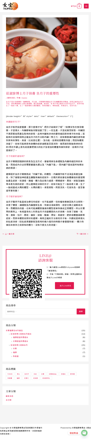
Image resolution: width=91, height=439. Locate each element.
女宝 (35, 374)
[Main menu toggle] (86, 6)
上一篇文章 (8, 234)
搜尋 (81, 311)
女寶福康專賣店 (18, 427)
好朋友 (63, 374)
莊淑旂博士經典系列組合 (21, 334)
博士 (18, 374)
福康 (15, 352)
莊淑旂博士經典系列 (19, 345)
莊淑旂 (35, 378)
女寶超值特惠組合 (20, 341)
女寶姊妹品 (53, 374)
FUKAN (10, 374)
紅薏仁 (26, 378)
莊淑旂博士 (46, 378)
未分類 (8, 400)
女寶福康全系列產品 (14, 330)
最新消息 (11, 97)
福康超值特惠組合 (20, 337)
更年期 (72, 374)
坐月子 (27, 374)
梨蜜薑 (16, 356)
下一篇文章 (82, 234)
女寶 (15, 348)
